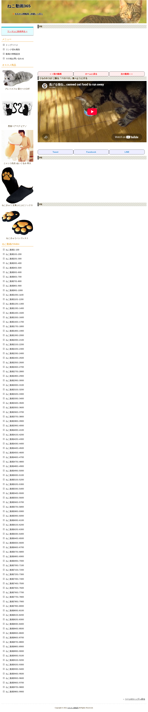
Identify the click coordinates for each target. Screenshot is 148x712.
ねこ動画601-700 (14, 277)
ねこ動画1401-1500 (15, 313)
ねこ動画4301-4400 (15, 443)
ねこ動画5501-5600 (15, 498)
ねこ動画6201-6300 (15, 529)
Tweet (55, 152)
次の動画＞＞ (127, 74)
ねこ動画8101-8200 (15, 615)
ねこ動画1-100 (12, 250)
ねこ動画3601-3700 (15, 412)
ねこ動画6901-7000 (15, 561)
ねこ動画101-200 (14, 254)
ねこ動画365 (19, 6)
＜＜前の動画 (55, 74)
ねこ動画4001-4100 (15, 430)
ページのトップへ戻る (135, 699)
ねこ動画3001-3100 (15, 385)
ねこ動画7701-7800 (15, 597)
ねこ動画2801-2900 (15, 376)
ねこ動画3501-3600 (15, 407)
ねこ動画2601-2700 (15, 367)
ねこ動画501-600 (14, 272)
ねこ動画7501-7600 (15, 588)
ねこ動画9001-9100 (15, 655)
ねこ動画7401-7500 (15, 583)
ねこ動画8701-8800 (15, 642)
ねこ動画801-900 (14, 286)
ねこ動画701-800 (14, 281)
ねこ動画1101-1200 (15, 299)
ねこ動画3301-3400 (15, 398)
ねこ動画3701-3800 (15, 416)
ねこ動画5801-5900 (15, 511)
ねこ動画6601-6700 (15, 547)
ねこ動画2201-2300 (15, 349)
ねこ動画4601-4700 (15, 457)
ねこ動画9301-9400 (15, 669)
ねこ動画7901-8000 (15, 606)
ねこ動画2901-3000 (15, 380)
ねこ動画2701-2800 (15, 371)
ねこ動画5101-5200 (15, 479)
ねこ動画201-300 (14, 259)
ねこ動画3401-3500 (15, 403)
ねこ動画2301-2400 (15, 353)
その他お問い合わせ (15, 58)
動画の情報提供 (13, 54)
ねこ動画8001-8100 (15, 610)
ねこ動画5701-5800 (15, 507)
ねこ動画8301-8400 (15, 624)
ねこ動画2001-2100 (15, 340)
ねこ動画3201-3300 (15, 394)
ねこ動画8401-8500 (15, 628)
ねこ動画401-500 (14, 268)
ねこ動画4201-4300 (15, 439)
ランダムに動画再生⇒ (17, 31)
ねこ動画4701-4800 (15, 462)
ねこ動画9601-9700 (15, 682)
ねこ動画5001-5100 (15, 475)
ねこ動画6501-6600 (15, 543)
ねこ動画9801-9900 (15, 691)
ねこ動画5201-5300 (15, 484)
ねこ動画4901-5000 (15, 471)
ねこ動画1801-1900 (15, 331)
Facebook (91, 152)
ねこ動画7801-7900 (15, 601)
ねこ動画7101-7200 (15, 570)
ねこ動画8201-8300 (15, 619)
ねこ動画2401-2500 (15, 358)
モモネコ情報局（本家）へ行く (29, 14)
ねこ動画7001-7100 (15, 565)
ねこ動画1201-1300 (15, 304)
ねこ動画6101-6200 (15, 525)
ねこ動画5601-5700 (15, 502)
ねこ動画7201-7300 (15, 574)
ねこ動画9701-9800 (15, 687)
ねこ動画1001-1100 (15, 295)
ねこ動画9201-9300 (15, 664)
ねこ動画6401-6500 (15, 538)
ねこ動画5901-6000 (15, 516)
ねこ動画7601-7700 (15, 592)
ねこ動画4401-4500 (15, 448)
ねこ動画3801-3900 (15, 421)
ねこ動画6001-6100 (15, 520)
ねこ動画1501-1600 (15, 317)
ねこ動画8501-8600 (15, 633)
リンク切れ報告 (13, 49)
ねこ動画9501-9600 (15, 678)
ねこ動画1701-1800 (15, 326)
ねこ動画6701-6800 (15, 552)
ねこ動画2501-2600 (15, 362)
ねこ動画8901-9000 (15, 651)
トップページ (12, 45)
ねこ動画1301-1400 (15, 308)
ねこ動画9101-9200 (15, 660)
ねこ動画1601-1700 (15, 322)
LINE (127, 152)
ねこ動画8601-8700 (15, 637)
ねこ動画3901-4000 (15, 425)
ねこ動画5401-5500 (15, 493)
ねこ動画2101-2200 (15, 344)
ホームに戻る (91, 74)
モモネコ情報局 (72, 708)
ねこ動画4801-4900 (15, 466)
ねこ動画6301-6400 (15, 534)
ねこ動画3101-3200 (15, 389)
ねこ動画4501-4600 (15, 452)
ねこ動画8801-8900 (15, 646)
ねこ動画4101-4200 (15, 435)
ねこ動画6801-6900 (15, 556)
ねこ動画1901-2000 (15, 335)
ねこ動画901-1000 (14, 290)
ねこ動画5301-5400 (15, 489)
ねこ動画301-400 (14, 263)
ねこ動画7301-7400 (15, 579)
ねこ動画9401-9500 (15, 674)
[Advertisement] (92, 49)
